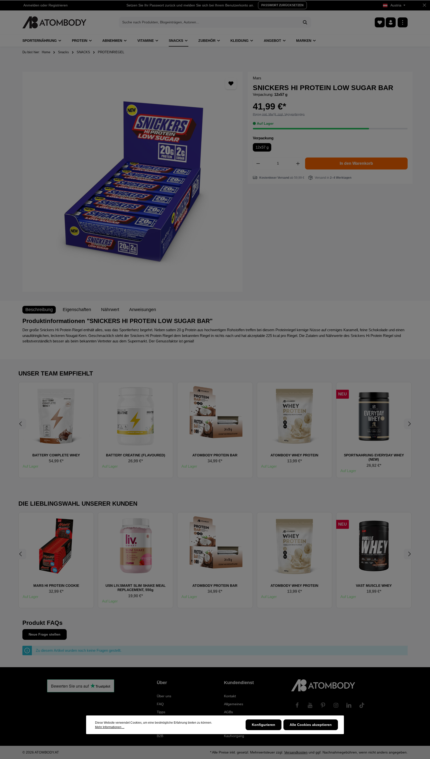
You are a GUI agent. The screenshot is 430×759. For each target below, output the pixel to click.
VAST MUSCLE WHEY (374, 586)
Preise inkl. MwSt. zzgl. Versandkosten (279, 114)
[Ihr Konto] (391, 22)
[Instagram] (336, 705)
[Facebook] (297, 705)
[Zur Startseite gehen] (54, 22)
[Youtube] (310, 705)
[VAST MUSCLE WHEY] (373, 545)
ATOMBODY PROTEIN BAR (214, 455)
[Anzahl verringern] (258, 163)
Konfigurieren (263, 725)
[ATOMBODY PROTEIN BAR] (214, 415)
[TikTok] (362, 705)
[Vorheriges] (21, 424)
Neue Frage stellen (44, 634)
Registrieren (58, 5)
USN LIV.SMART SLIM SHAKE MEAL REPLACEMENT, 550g (136, 588)
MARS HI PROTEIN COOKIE (56, 586)
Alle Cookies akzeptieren (311, 725)
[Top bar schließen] (424, 5)
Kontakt (230, 696)
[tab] (39, 310)
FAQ (160, 704)
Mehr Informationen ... (109, 727)
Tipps (161, 712)
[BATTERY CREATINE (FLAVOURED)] (135, 415)
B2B (160, 736)
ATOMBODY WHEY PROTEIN (294, 455)
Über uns (164, 696)
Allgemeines (233, 704)
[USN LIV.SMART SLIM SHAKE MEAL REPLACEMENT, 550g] (135, 545)
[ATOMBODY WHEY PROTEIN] (294, 415)
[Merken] (231, 83)
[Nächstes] (409, 424)
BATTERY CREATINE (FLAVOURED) (135, 455)
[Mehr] (403, 22)
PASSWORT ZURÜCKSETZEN (282, 5)
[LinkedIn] (349, 705)
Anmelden (31, 5)
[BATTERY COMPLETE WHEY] (56, 415)
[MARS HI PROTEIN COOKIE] (56, 545)
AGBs (228, 712)
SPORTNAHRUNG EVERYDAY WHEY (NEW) (374, 457)
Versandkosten (296, 752)
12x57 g (262, 147)
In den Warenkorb (356, 163)
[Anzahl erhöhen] (298, 163)
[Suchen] (305, 22)
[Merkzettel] (380, 22)
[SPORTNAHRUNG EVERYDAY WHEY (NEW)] (373, 415)
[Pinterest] (323, 705)
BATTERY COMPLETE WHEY (56, 455)
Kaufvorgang (234, 736)
